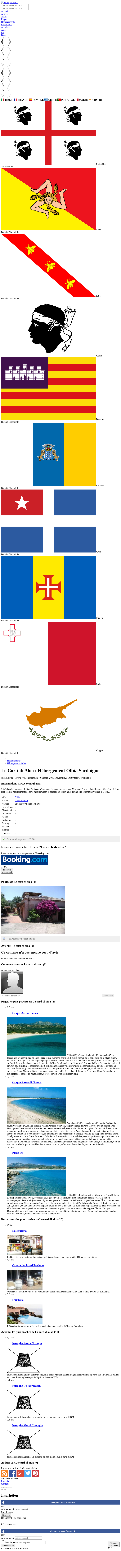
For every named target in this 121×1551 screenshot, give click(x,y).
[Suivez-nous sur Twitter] (28, 1476)
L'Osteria (18, 1299)
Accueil (4, 11)
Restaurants (6, 24)
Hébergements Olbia (16, 763)
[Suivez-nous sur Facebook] (13, 1476)
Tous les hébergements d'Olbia (20, 839)
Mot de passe (7, 1512)
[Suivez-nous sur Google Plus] (20, 1476)
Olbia (17, 797)
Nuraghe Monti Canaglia (27, 1425)
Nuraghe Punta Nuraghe (27, 1343)
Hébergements (8, 22)
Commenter (108, 996)
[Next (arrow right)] (5, 1489)
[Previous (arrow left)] (2, 1489)
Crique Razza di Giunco (26, 1082)
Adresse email (7, 1509)
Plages (4, 19)
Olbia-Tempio (21, 800)
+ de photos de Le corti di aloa (20, 938)
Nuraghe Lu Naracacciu (26, 1385)
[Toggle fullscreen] (8, 1487)
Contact (4, 1484)
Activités (5, 27)
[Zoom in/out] (11, 1487)
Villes (3, 16)
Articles (4, 14)
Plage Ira (17, 1152)
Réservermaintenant (7, 871)
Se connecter (20, 1518)
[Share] (5, 1487)
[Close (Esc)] (2, 1487)
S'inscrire (24, 1548)
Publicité (5, 1481)
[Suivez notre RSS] (5, 1476)
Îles (2, 32)
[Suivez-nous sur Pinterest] (35, 1476)
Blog (3, 35)
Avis (3, 30)
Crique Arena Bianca (25, 1013)
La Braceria (19, 1230)
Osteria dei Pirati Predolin (28, 1265)
